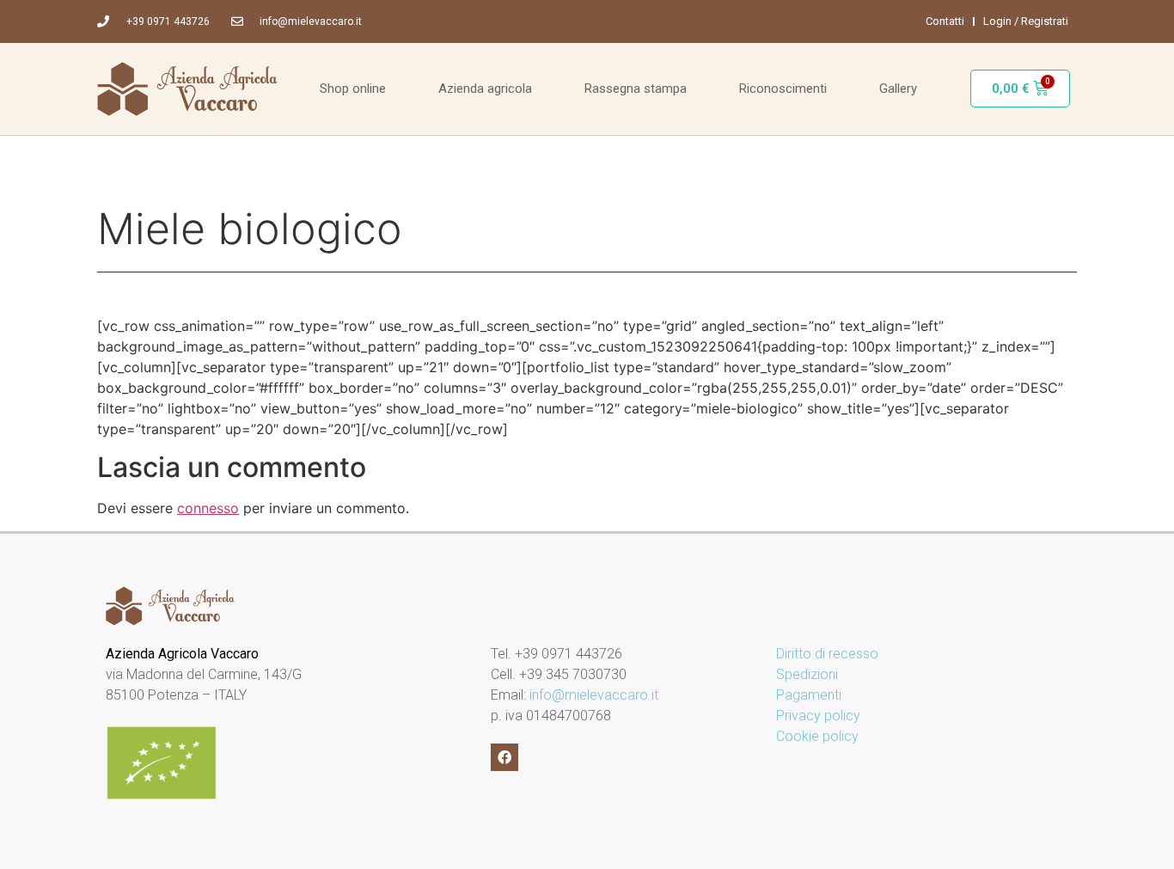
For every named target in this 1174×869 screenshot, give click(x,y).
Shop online (353, 88)
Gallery (898, 88)
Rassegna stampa (635, 88)
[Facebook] (504, 757)
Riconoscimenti (783, 88)
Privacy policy (818, 715)
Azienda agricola (485, 88)
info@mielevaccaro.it (593, 695)
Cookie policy (817, 736)
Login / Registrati (1025, 21)
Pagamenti (808, 695)
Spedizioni (807, 674)
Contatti (945, 21)
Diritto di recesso (827, 654)
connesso (208, 508)
